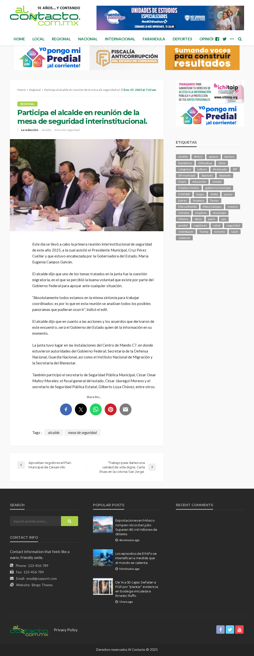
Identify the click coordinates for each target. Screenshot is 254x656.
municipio (219, 213)
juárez (182, 200)
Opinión (207, 39)
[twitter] (224, 38)
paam (211, 219)
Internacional (120, 39)
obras (198, 219)
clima (221, 163)
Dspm (182, 181)
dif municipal (186, 175)
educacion (199, 181)
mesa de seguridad (67, 130)
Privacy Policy (66, 630)
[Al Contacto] (45, 15)
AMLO (198, 156)
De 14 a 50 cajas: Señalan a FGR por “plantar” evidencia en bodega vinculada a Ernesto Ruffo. (136, 589)
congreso (184, 169)
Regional (61, 39)
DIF (235, 169)
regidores (200, 225)
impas (200, 194)
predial (183, 225)
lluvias (214, 200)
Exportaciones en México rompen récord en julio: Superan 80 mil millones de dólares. (136, 527)
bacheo (229, 156)
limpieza (198, 200)
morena (183, 213)
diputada (207, 175)
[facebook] (217, 38)
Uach (234, 231)
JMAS (214, 194)
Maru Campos (212, 206)
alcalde (46, 130)
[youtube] (239, 629)
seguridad (233, 225)
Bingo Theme (42, 585)
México (183, 219)
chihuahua (205, 163)
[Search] (240, 38)
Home (19, 39)
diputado (225, 175)
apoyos (213, 156)
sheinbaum (185, 231)
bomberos (185, 163)
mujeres (201, 213)
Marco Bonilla (187, 206)
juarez (228, 194)
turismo (219, 231)
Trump (203, 231)
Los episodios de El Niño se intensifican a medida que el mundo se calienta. (136, 558)
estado (217, 181)
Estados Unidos (188, 188)
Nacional (87, 39)
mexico (233, 206)
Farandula (154, 39)
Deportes (182, 39)
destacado (220, 169)
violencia (184, 238)
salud (216, 225)
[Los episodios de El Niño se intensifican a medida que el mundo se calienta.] (103, 557)
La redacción (29, 130)
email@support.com (41, 578)
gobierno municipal (218, 188)
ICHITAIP (184, 194)
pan (224, 219)
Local (38, 39)
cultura (202, 169)
